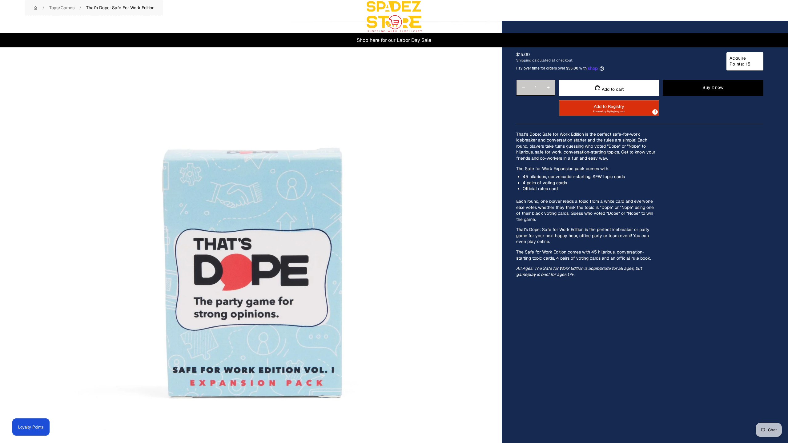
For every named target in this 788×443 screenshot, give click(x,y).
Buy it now (712, 87)
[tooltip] (655, 112)
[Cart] (769, 16)
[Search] (742, 16)
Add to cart (612, 89)
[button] (609, 108)
